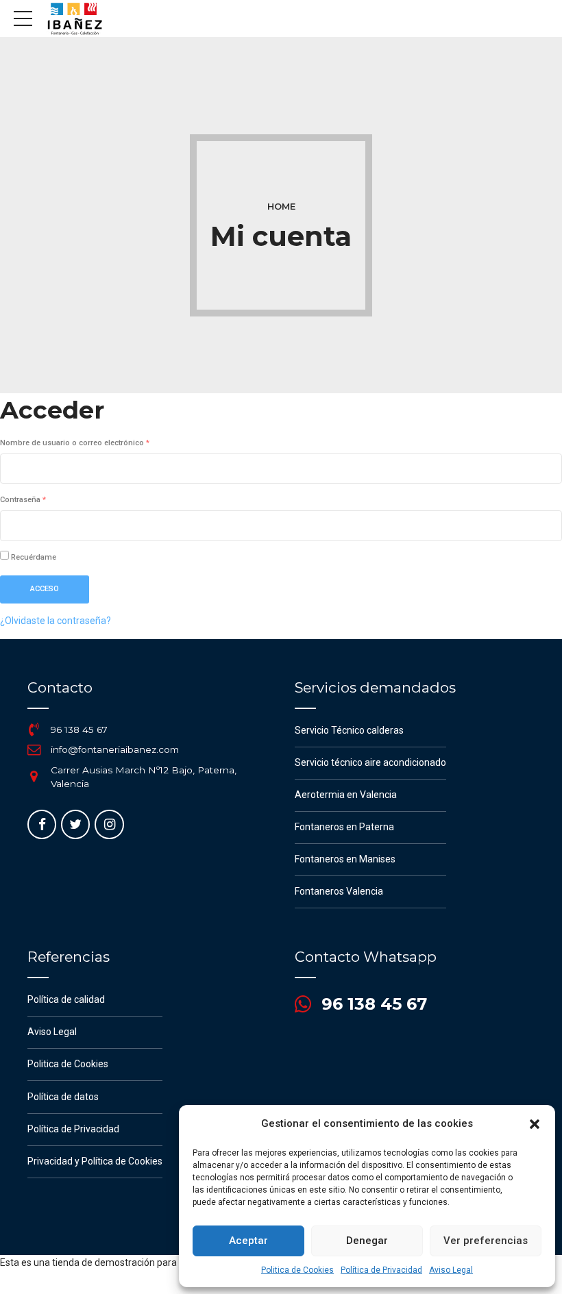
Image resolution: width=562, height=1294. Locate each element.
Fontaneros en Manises (345, 859)
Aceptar (248, 1240)
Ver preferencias (485, 1240)
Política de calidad (66, 999)
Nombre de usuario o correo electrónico (94, 442)
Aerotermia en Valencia (346, 794)
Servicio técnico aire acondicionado (370, 762)
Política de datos (63, 1096)
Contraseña (42, 499)
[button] (534, 1124)
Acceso (44, 588)
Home (281, 206)
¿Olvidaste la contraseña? (55, 620)
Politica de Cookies (297, 1270)
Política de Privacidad (381, 1270)
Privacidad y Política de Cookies (94, 1161)
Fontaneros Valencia (339, 891)
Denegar (367, 1240)
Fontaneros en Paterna (344, 826)
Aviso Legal (451, 1270)
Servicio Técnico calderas (349, 730)
